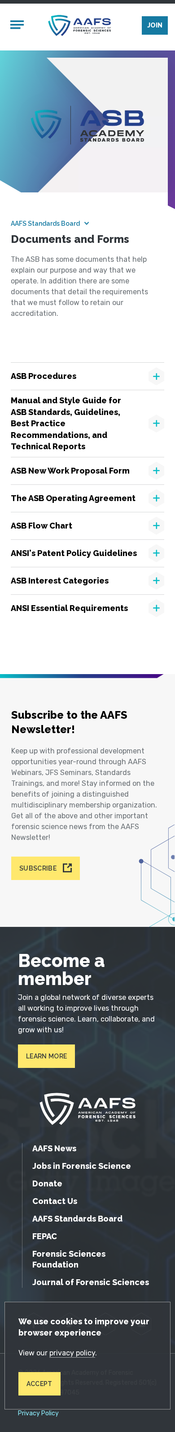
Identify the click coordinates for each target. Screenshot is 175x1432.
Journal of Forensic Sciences (90, 1282)
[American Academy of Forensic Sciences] (79, 25)
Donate (47, 1183)
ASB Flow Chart (41, 525)
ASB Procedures (43, 376)
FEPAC (44, 1236)
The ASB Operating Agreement (73, 498)
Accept (39, 1383)
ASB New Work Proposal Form (70, 470)
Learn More (46, 1056)
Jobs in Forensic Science (81, 1166)
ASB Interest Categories (60, 580)
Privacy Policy (38, 1413)
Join (154, 25)
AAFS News (54, 1148)
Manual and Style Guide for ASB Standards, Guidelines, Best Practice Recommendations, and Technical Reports (66, 423)
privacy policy (72, 1353)
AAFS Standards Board (45, 223)
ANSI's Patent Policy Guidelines (74, 553)
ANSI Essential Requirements (69, 608)
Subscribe (38, 868)
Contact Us (54, 1201)
